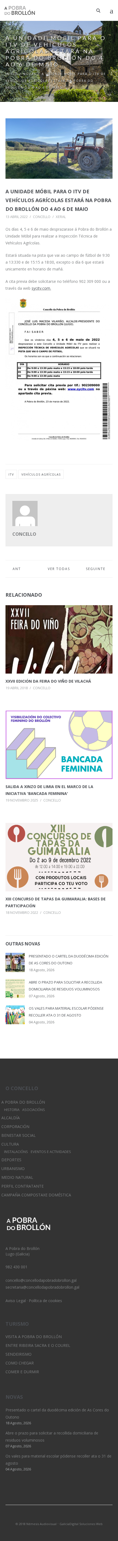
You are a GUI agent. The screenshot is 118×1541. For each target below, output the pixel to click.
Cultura (10, 1144)
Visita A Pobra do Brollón (33, 1336)
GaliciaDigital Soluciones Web (81, 1524)
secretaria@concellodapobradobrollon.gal (42, 1287)
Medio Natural (17, 1177)
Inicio (11, 74)
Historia (11, 1109)
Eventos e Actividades (51, 1151)
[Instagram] (59, 1516)
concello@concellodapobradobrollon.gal (41, 1280)
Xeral (61, 216)
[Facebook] (68, 1516)
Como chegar (19, 1363)
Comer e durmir (22, 1371)
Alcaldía (10, 1117)
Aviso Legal (15, 1300)
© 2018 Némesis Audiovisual (36, 1524)
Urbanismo (13, 1168)
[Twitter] (50, 1516)
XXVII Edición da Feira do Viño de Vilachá (48, 681)
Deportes (11, 1159)
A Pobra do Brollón (23, 1102)
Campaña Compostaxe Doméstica (36, 1194)
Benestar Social (18, 1135)
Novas (29, 74)
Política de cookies (45, 1300)
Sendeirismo (18, 1354)
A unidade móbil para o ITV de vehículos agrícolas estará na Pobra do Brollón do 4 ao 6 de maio (58, 200)
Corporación (15, 1126)
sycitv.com (41, 288)
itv (11, 474)
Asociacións (33, 1109)
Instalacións (16, 1151)
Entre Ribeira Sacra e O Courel (37, 1345)
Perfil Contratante (22, 1186)
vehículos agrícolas (41, 474)
